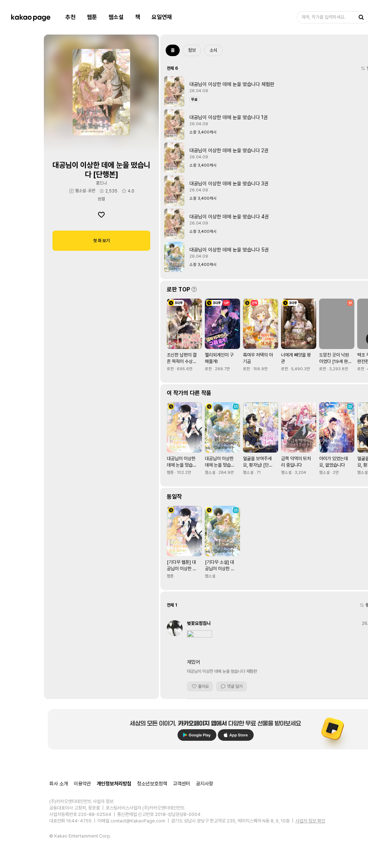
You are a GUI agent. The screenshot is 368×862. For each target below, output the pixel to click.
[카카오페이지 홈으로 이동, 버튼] (30, 17)
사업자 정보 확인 (310, 821)
